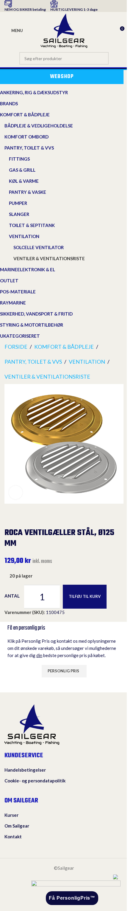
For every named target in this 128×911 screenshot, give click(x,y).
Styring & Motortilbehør (31, 324)
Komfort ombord (26, 136)
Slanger (19, 214)
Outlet (9, 280)
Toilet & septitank (32, 225)
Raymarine (13, 302)
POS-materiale (18, 291)
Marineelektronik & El (27, 269)
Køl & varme (24, 181)
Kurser (11, 815)
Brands (9, 103)
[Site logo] (64, 30)
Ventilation (24, 236)
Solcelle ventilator (38, 247)
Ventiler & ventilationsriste (49, 258)
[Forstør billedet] (15, 492)
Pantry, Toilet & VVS (29, 147)
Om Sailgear (16, 825)
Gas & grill (22, 170)
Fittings (19, 159)
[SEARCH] (102, 58)
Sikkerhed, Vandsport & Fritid (36, 313)
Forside (15, 346)
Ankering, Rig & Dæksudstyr (34, 92)
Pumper (18, 203)
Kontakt (13, 836)
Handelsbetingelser (25, 770)
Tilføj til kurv (85, 596)
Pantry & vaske (27, 192)
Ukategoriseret (20, 336)
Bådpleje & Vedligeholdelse (38, 125)
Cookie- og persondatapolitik (34, 780)
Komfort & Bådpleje (25, 114)
